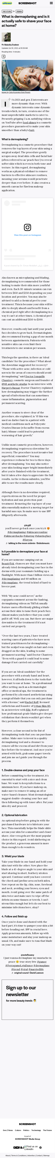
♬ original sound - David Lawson (27, 972)
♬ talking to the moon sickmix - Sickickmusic (28, 543)
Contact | (39, 1156)
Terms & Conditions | (19, 1156)
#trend (15, 969)
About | (8, 1156)
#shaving (28, 536)
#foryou (27, 539)
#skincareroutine (37, 532)
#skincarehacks (13, 536)
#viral (24, 969)
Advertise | (32, 1156)
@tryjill (27, 525)
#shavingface (43, 536)
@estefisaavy (27, 954)
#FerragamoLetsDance (19, 965)
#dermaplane (41, 965)
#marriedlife (36, 969)
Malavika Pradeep (11, 45)
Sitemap (46, 1156)
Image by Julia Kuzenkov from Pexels (16, 92)
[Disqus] (27, 1065)
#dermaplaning (16, 532)
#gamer (42, 961)
